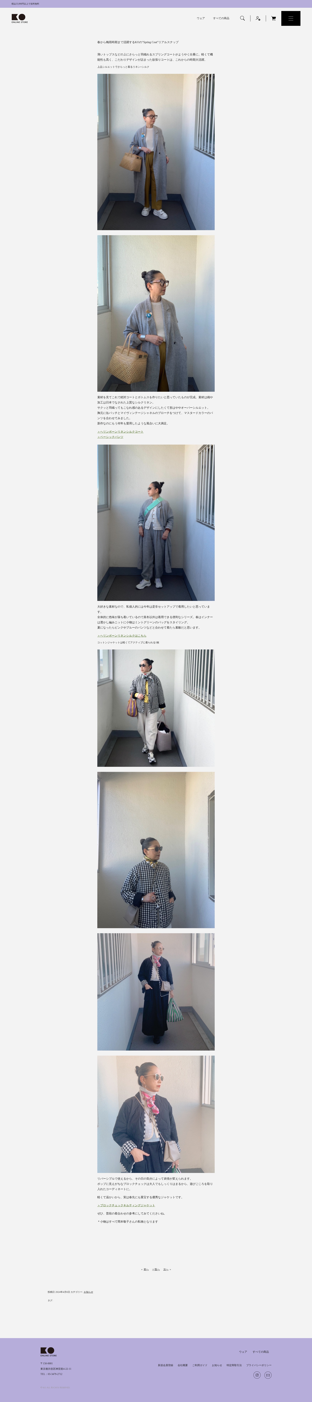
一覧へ (156, 1269)
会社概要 (183, 1365)
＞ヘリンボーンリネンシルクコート (120, 431)
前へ (146, 1269)
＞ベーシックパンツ (110, 436)
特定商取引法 (234, 1365)
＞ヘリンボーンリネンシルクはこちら (121, 635)
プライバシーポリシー (259, 1365)
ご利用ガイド (199, 1365)
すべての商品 (221, 18)
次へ (165, 1269)
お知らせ (88, 1292)
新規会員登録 (165, 1365)
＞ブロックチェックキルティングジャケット (126, 1205)
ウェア (201, 18)
